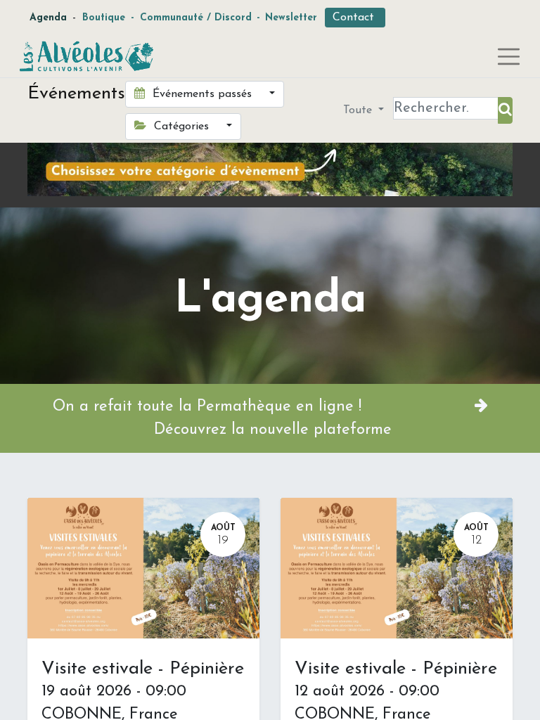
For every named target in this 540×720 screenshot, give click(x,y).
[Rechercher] (505, 110)
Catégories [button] (181, 126)
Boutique (103, 18)
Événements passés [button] (202, 94)
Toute (359, 110)
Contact (355, 17)
